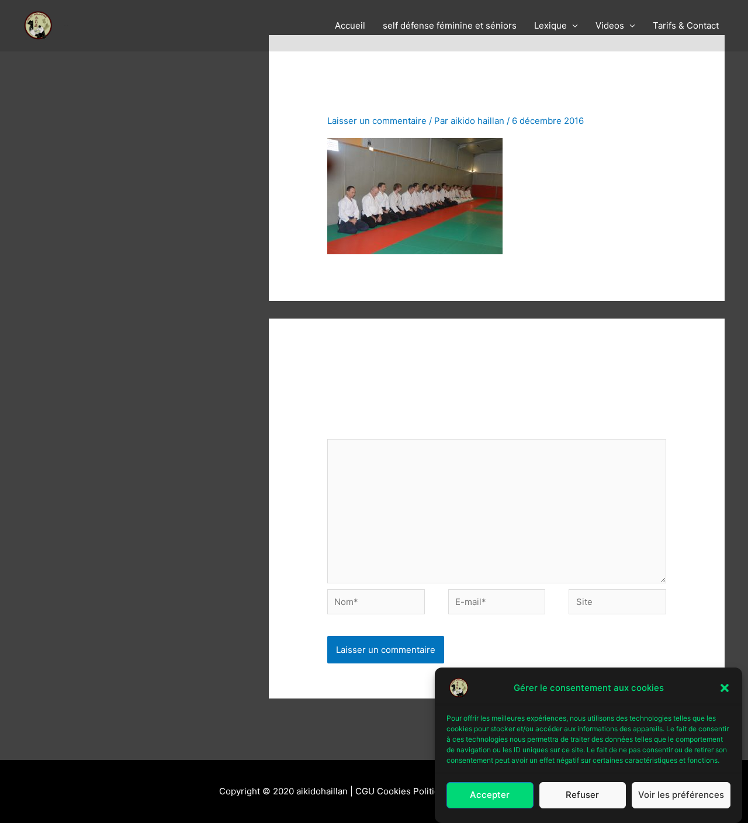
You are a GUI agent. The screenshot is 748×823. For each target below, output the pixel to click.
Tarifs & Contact (686, 25)
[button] (724, 688)
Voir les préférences (681, 795)
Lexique (550, 25)
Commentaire (358, 430)
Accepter (490, 795)
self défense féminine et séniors (450, 25)
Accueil (350, 25)
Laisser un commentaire (377, 120)
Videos (609, 25)
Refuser (582, 795)
